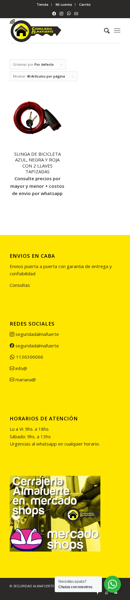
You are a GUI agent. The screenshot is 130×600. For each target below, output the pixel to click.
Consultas (20, 285)
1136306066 (29, 357)
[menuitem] (43, 4)
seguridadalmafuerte (36, 334)
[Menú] (117, 30)
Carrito (85, 4)
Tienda (42, 4)
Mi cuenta (64, 4)
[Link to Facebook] (97, 592)
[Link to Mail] (115, 592)
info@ (20, 368)
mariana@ (25, 379)
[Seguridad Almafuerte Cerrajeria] (54, 30)
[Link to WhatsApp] (106, 592)
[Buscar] (104, 30)
